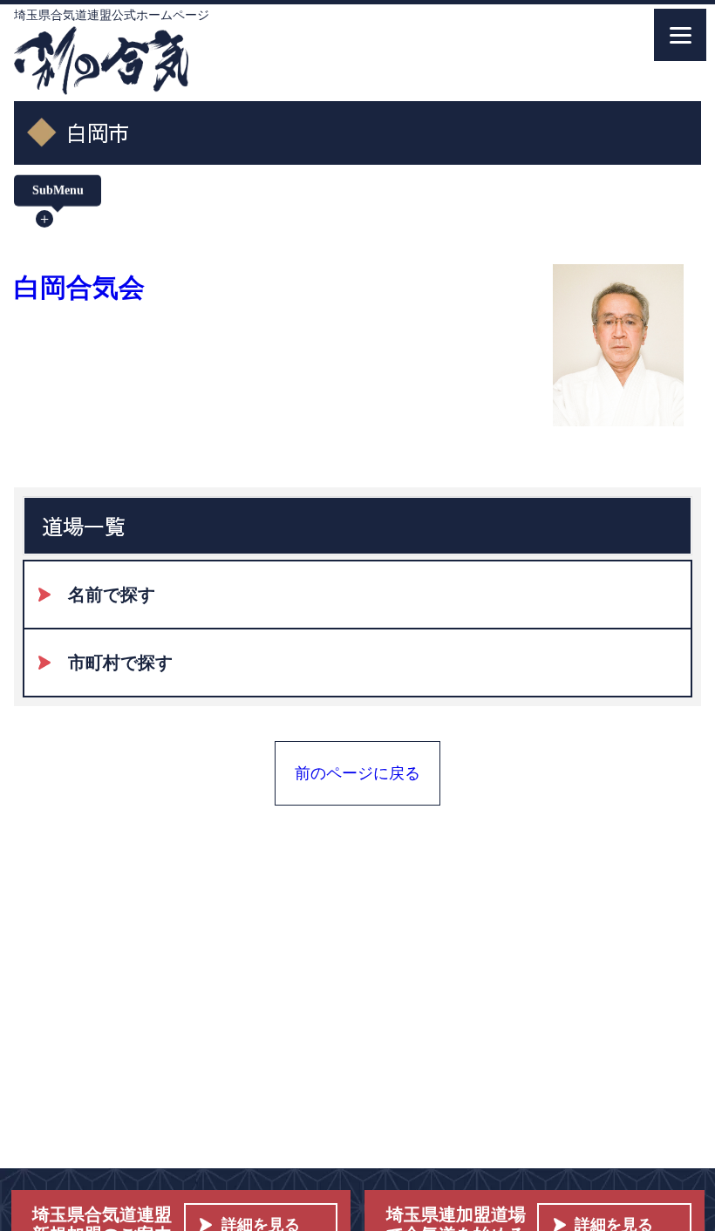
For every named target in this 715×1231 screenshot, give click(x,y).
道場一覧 (84, 526)
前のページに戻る (357, 773)
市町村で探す (120, 662)
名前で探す (111, 594)
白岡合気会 (79, 287)
